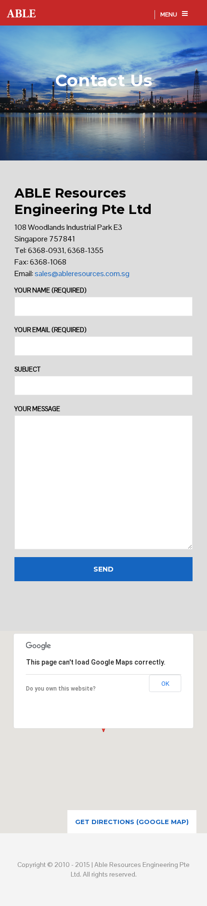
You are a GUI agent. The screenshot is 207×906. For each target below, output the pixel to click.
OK (165, 683)
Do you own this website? (61, 688)
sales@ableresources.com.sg (82, 273)
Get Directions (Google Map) (132, 822)
